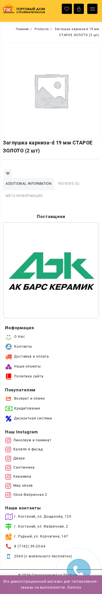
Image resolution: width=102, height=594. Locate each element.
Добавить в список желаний (7, 173)
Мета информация (24, 196)
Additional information (29, 184)
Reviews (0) (69, 184)
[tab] (28, 184)
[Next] (87, 270)
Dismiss (74, 587)
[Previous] (14, 270)
